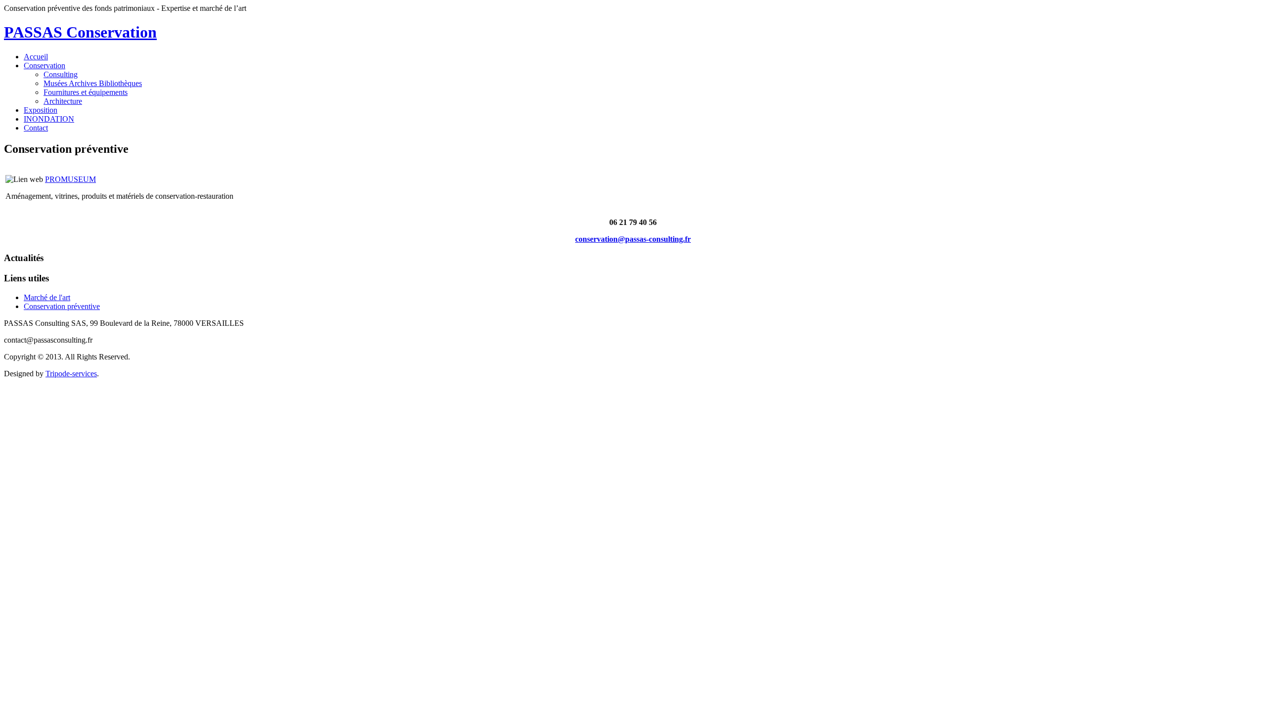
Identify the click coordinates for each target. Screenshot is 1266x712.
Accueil (36, 56)
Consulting (61, 74)
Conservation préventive (62, 306)
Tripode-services (71, 373)
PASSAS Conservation (80, 32)
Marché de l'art (47, 297)
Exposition (40, 110)
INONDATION (49, 119)
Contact (36, 128)
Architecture (63, 101)
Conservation (44, 65)
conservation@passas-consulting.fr (633, 239)
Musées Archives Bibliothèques (93, 83)
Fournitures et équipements (86, 92)
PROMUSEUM (70, 179)
